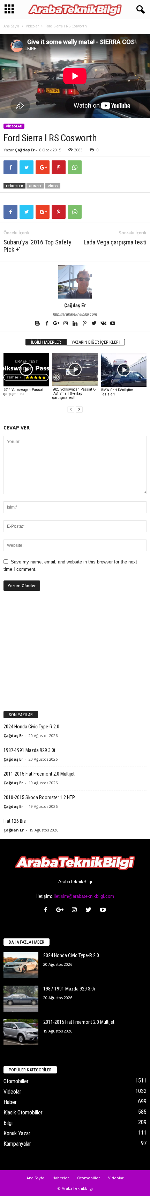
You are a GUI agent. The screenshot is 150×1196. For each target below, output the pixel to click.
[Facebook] (47, 323)
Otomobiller (16, 1081)
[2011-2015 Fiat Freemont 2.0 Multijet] (20, 1032)
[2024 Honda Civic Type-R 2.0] (20, 965)
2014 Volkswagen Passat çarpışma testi (23, 391)
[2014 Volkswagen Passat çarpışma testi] (26, 369)
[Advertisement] (75, 653)
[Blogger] (38, 323)
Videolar (32, 26)
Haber (10, 1102)
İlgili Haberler (46, 342)
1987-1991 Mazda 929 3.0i (29, 750)
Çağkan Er (13, 830)
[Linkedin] (75, 323)
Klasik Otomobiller (23, 1112)
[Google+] (56, 323)
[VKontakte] (103, 323)
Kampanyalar (17, 1143)
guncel (35, 186)
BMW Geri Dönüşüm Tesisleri (117, 392)
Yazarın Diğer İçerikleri (96, 342)
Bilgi (8, 1123)
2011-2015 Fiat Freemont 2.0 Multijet (39, 774)
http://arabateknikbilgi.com (75, 314)
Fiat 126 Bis (14, 821)
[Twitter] (94, 323)
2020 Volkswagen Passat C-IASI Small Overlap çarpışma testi (74, 393)
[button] (139, 9)
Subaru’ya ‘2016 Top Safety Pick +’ (37, 246)
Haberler (60, 1177)
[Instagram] (66, 323)
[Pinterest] (85, 323)
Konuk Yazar (16, 1133)
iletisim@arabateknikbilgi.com (84, 896)
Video (53, 186)
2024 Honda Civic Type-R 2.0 (31, 726)
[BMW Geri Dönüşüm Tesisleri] (124, 370)
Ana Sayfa (11, 26)
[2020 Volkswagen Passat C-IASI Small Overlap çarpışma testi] (75, 369)
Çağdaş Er (25, 149)
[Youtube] (112, 323)
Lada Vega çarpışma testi (115, 242)
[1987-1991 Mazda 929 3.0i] (20, 999)
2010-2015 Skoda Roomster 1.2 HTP (39, 797)
